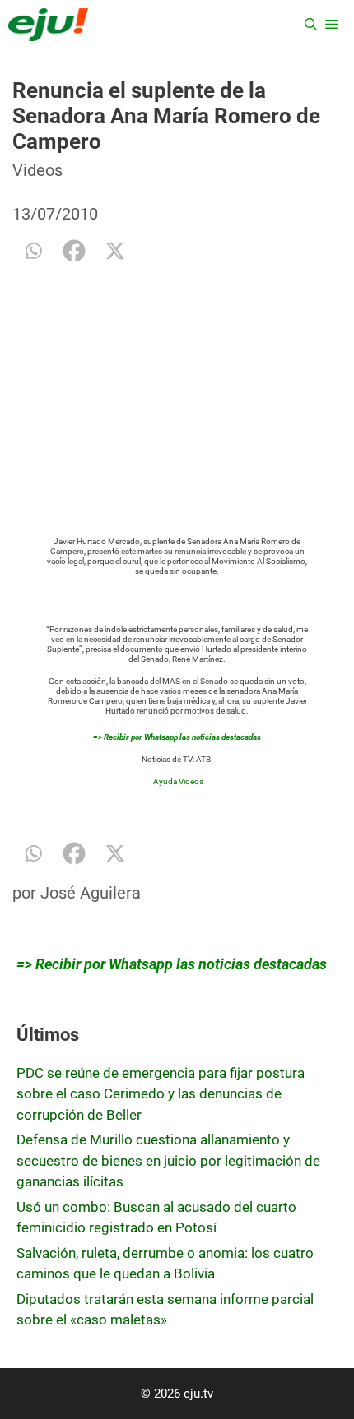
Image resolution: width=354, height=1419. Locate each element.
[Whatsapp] (33, 251)
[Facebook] (74, 251)
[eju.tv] (48, 24)
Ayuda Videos (178, 781)
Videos (37, 170)
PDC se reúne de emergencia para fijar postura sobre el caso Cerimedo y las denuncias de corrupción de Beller (160, 1094)
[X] (115, 251)
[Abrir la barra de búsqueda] (310, 24)
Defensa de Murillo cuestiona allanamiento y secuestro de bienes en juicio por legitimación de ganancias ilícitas (168, 1160)
